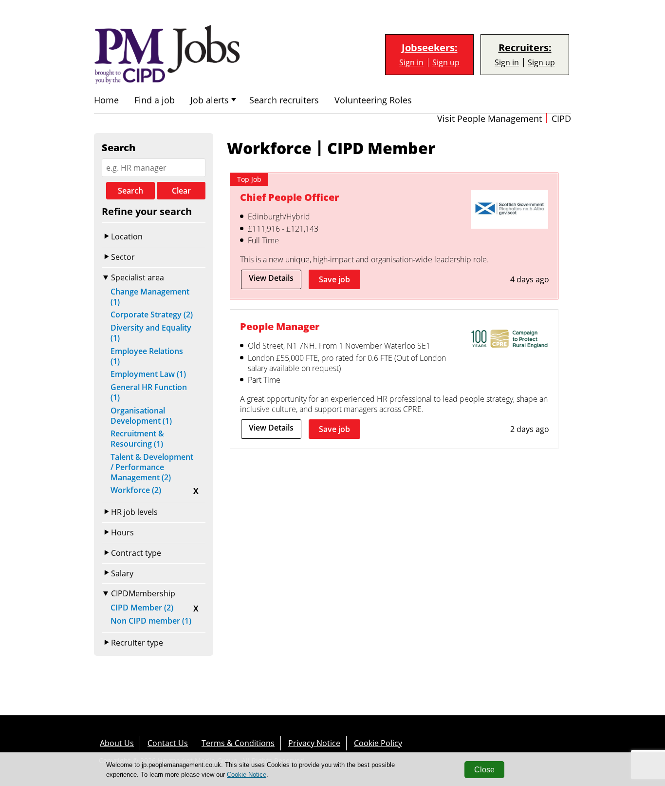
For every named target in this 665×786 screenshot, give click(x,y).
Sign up (446, 62)
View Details (271, 278)
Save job (334, 279)
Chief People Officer (289, 197)
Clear (181, 190)
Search (130, 190)
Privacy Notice (314, 743)
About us (117, 743)
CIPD (561, 118)
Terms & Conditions (238, 743)
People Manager (279, 326)
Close (484, 770)
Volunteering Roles (373, 100)
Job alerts (209, 100)
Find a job (154, 100)
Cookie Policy (378, 743)
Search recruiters (284, 100)
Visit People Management (489, 118)
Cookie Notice (246, 774)
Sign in (411, 62)
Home (106, 100)
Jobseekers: (430, 48)
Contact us (168, 743)
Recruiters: (525, 48)
